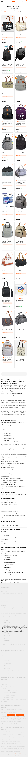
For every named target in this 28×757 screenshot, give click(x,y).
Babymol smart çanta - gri (7, 183)
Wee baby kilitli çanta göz (20, 301)
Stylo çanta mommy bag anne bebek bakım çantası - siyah (7, 35)
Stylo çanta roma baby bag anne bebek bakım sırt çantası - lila (20, 124)
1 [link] (13, 374)
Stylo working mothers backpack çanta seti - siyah (20, 65)
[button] (1, 1)
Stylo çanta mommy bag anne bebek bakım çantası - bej (20, 35)
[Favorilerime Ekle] (12, 17)
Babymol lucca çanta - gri (20, 330)
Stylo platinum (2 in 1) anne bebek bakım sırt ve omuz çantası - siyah (7, 301)
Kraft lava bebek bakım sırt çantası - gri (20, 183)
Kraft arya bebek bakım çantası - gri (20, 94)
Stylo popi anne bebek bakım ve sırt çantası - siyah (7, 65)
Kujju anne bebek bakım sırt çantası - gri (7, 153)
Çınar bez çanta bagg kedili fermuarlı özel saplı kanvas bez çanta (20, 360)
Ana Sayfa (3, 4)
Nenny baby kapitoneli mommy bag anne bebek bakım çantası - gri (7, 330)
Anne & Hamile (9, 4)
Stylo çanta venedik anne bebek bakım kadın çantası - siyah (20, 271)
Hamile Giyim (15, 4)
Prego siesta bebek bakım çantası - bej (20, 242)
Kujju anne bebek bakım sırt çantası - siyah (7, 124)
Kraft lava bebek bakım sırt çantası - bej (7, 271)
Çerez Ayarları (10, 714)
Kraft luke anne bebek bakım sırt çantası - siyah (20, 153)
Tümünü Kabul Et (20, 714)
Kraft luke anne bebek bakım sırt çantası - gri (7, 242)
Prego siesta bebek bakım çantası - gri (20, 212)
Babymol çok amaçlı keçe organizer (6, 212)
